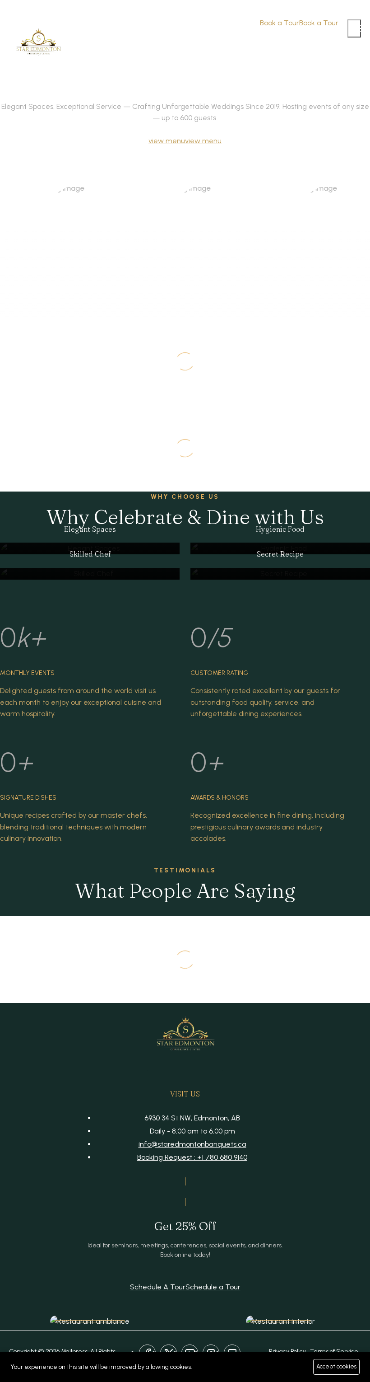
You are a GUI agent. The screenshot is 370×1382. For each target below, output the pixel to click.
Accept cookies (336, 1366)
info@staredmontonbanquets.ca (192, 1144)
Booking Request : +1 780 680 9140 (192, 1157)
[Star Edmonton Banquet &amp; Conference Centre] (38, 44)
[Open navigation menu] (354, 28)
